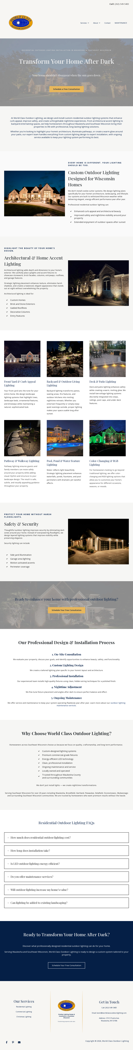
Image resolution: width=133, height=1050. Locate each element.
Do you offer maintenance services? (32, 876)
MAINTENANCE (121, 23)
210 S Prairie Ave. (112, 1018)
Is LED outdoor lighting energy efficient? (35, 863)
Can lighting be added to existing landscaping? (39, 903)
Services (83, 23)
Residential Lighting (24, 1007)
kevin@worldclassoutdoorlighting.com (111, 1013)
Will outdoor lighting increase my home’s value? (39, 890)
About (95, 23)
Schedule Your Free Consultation (66, 610)
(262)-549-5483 (122, 4)
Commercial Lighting (24, 1012)
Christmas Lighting (23, 1017)
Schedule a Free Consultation (66, 89)
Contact (107, 23)
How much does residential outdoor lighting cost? (41, 837)
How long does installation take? (30, 850)
